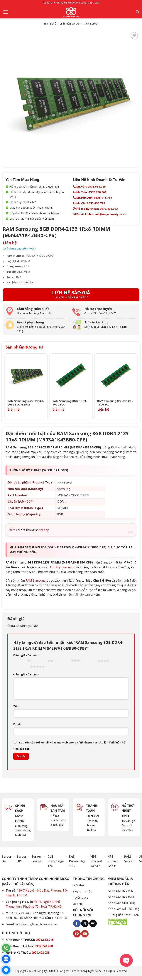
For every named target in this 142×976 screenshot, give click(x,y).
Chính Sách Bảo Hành (121, 896)
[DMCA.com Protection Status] (117, 922)
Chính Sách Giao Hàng (122, 902)
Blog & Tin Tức (82, 891)
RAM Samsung (36, 580)
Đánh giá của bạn (26, 655)
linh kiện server (61, 567)
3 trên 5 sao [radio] (63, 660)
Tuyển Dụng (80, 897)
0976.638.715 (45, 940)
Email (17, 724)
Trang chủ (49, 23)
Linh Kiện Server (70, 23)
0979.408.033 (109, 208)
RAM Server (91, 23)
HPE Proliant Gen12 (96, 861)
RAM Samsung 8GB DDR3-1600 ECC (70, 402)
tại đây (44, 530)
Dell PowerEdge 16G (77, 861)
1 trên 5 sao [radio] (19, 660)
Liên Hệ (77, 903)
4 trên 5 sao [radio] (89, 660)
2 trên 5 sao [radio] (40, 660)
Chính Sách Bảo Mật (120, 890)
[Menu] (5, 12)
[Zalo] (6, 959)
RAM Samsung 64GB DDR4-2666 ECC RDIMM (26, 402)
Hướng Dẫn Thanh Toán (123, 915)
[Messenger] (6, 970)
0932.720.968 (44, 946)
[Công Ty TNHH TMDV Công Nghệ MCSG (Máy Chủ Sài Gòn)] (71, 12)
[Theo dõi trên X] (85, 923)
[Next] (136, 387)
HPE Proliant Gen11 (113, 861)
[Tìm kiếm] (137, 12)
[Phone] (6, 948)
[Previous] (6, 387)
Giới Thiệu (79, 885)
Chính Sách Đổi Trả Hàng (123, 909)
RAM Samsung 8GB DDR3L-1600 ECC (115, 402)
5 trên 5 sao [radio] (22, 666)
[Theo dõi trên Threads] (93, 923)
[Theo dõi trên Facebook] (77, 923)
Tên (15, 706)
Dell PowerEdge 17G (56, 861)
